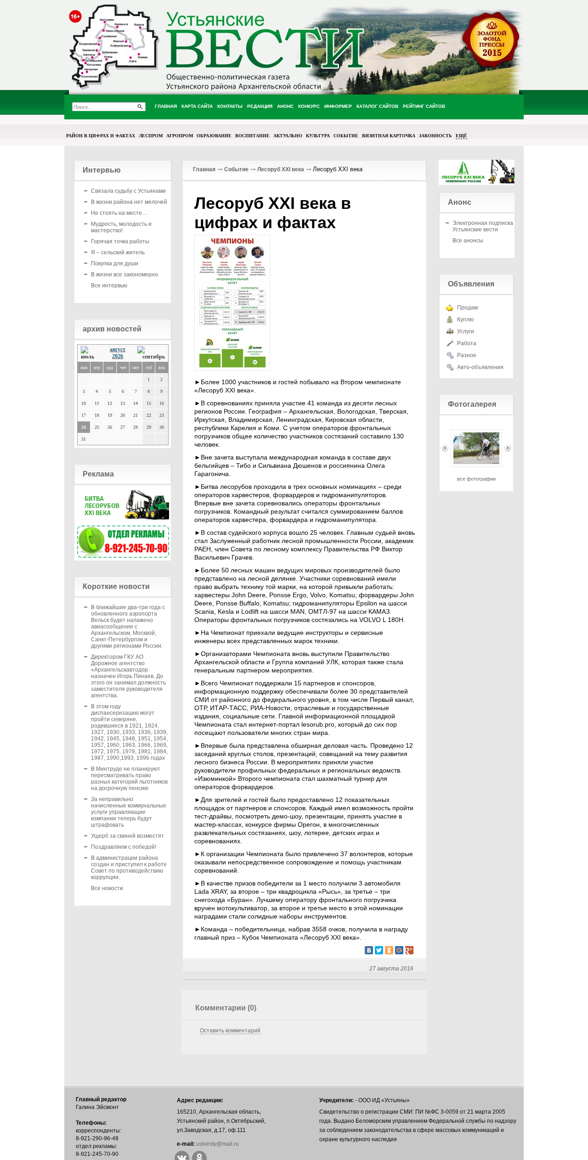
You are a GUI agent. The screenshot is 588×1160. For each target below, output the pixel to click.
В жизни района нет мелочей (129, 202)
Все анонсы (467, 240)
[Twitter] (379, 950)
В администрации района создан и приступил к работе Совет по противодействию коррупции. (129, 867)
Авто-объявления (480, 367)
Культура (318, 135)
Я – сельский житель (118, 252)
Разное (466, 355)
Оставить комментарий (230, 1030)
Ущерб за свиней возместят (127, 836)
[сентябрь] (151, 353)
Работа (466, 343)
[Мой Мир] (399, 950)
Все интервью (109, 285)
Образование (214, 135)
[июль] (90, 353)
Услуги (465, 331)
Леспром (151, 135)
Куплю (465, 319)
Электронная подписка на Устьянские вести (486, 226)
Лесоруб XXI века (280, 169)
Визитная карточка (388, 135)
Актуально (287, 135)
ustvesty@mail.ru (217, 1144)
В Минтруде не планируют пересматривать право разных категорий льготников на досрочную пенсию (129, 778)
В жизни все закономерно (124, 274)
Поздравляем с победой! (123, 847)
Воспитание (252, 135)
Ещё (461, 135)
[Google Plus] (409, 950)
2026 (117, 356)
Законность (435, 135)
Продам (467, 307)
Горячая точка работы (120, 241)
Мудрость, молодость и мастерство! (121, 227)
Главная (204, 169)
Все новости (107, 888)
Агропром (179, 135)
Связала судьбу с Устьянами (128, 191)
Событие (346, 135)
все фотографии (476, 479)
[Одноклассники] (389, 950)
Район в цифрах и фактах (100, 135)
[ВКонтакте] (369, 950)
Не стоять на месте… (119, 213)
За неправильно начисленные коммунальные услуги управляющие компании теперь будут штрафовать (128, 812)
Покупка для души (114, 263)
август (117, 349)
